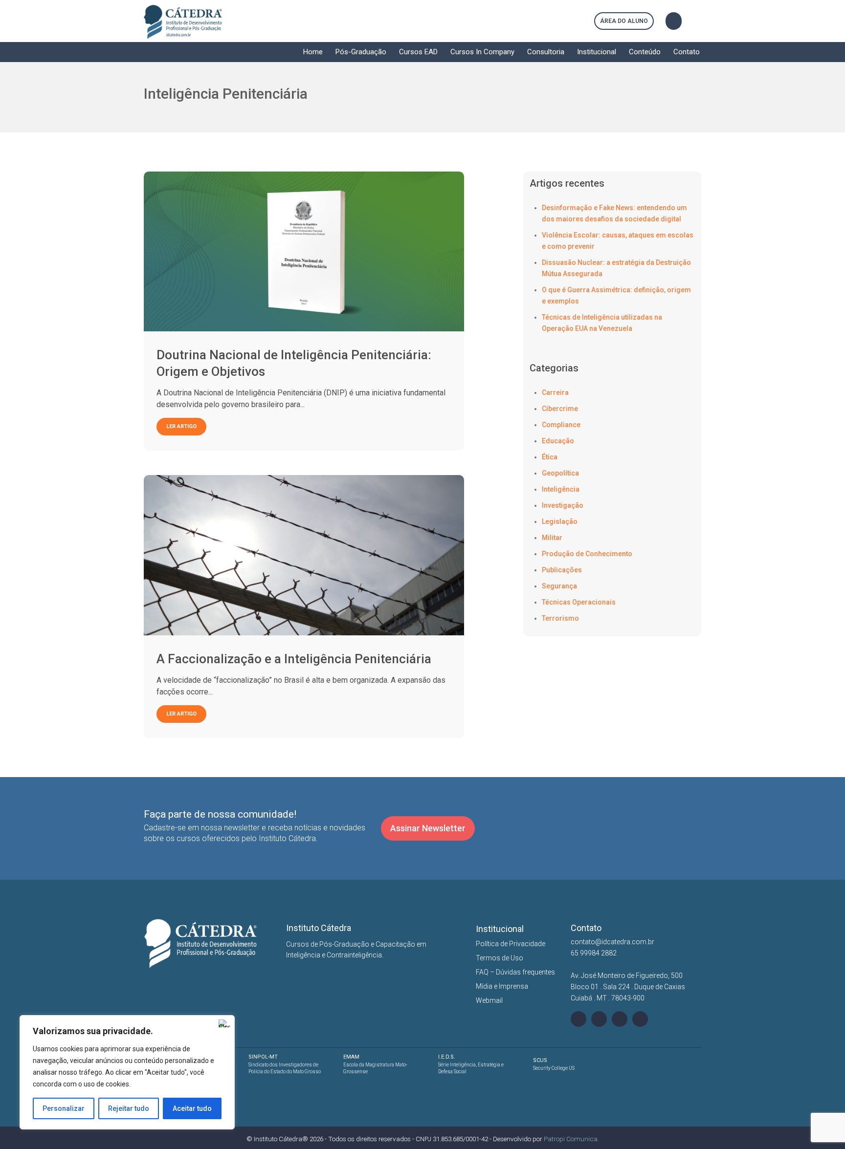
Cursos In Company (482, 51)
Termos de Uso (499, 958)
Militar (552, 538)
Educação (558, 441)
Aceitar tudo (192, 1108)
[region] (127, 1072)
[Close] (224, 1023)
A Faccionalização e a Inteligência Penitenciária (293, 658)
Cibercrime (560, 408)
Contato (686, 51)
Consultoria (545, 51)
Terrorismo (560, 618)
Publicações (562, 570)
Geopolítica (560, 473)
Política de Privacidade (510, 944)
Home (313, 51)
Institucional (596, 51)
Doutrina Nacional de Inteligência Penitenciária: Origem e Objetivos (293, 363)
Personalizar (64, 1108)
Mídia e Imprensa (502, 986)
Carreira (555, 392)
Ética (549, 457)
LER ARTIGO (181, 426)
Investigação (562, 505)
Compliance (561, 425)
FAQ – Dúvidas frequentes (515, 972)
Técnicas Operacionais (579, 602)
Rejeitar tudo (128, 1108)
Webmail (489, 1000)
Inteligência (560, 489)
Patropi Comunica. (571, 1139)
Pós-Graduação (360, 51)
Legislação (560, 521)
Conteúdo (645, 51)
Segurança (559, 586)
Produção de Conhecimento (587, 554)
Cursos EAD (418, 51)
